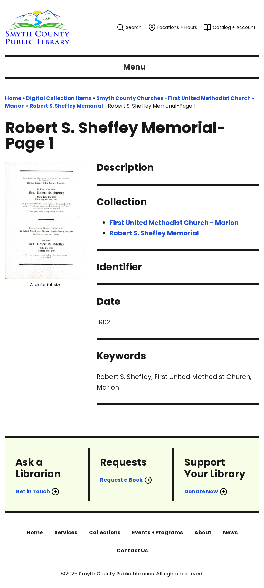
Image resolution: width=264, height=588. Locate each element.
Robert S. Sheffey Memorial (66, 106)
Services (65, 532)
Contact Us (132, 550)
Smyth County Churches (129, 98)
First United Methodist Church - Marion (174, 222)
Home (13, 98)
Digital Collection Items (58, 98)
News (230, 532)
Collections (104, 532)
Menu (134, 67)
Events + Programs (157, 532)
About (203, 532)
